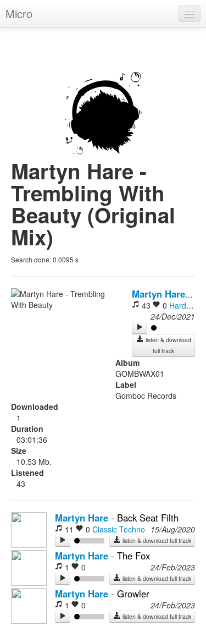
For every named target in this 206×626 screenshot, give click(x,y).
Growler (133, 593)
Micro (18, 13)
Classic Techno (118, 529)
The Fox (133, 555)
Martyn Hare (158, 293)
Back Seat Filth (148, 517)
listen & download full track (167, 345)
